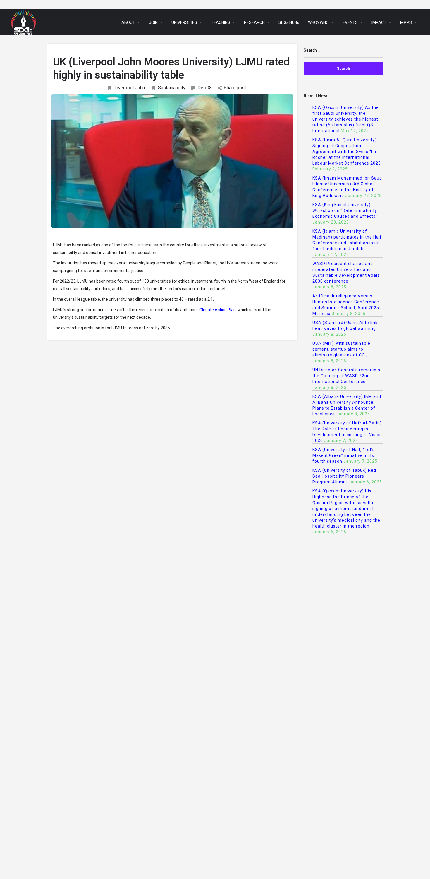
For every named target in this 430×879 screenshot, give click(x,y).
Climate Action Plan (217, 309)
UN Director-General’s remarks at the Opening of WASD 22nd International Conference (347, 376)
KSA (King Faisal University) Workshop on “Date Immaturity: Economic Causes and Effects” (345, 210)
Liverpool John (129, 87)
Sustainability (171, 87)
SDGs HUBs (288, 22)
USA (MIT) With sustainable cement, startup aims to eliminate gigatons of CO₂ (341, 349)
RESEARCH (254, 22)
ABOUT (128, 22)
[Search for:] (343, 52)
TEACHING (220, 22)
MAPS (406, 22)
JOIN (153, 22)
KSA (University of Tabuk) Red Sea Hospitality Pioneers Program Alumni (344, 476)
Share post (235, 87)
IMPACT (378, 22)
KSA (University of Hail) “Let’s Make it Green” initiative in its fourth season (343, 455)
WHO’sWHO (318, 22)
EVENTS (350, 22)
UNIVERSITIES (184, 22)
